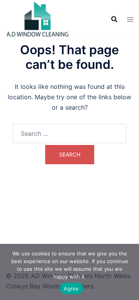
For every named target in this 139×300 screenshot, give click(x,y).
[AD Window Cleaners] (38, 18)
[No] (129, 272)
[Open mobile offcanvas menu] (130, 19)
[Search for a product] (114, 19)
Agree (71, 288)
